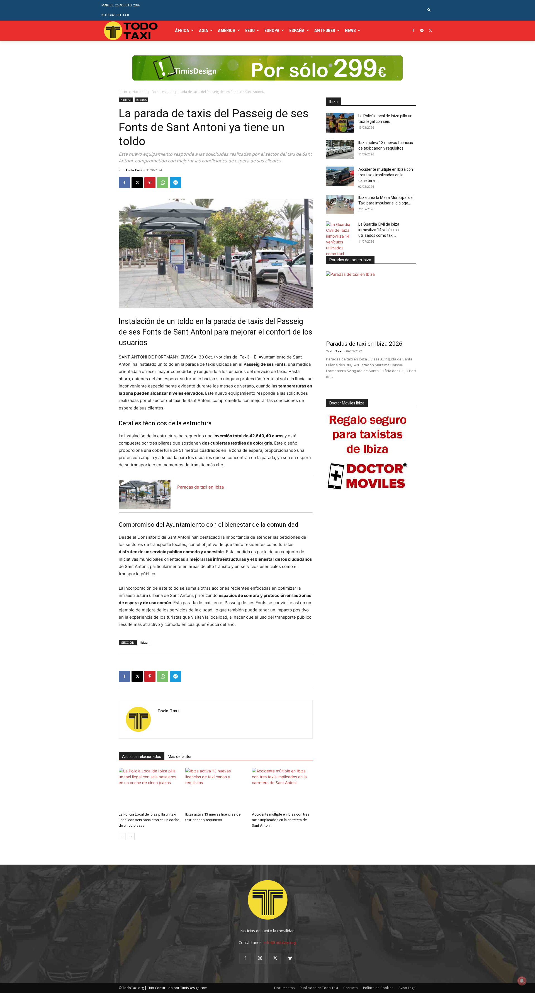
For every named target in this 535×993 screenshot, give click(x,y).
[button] (429, 10)
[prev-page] (122, 836)
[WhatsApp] (162, 182)
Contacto (350, 987)
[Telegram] (422, 31)
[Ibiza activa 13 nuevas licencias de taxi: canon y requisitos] (215, 789)
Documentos (284, 987)
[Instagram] (260, 958)
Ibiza (144, 642)
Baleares (159, 91)
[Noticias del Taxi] (131, 31)
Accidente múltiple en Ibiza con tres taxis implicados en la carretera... (385, 175)
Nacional (139, 91)
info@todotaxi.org (280, 942)
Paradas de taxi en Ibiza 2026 (364, 343)
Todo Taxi (133, 170)
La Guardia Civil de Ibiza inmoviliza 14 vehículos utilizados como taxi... (378, 230)
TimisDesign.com (193, 987)
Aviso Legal (407, 987)
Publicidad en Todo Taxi (319, 987)
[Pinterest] (149, 182)
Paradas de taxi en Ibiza (200, 487)
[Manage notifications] (521, 980)
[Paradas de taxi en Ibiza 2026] (371, 304)
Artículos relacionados (141, 756)
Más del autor (180, 756)
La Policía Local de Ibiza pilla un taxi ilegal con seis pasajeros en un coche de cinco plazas (149, 820)
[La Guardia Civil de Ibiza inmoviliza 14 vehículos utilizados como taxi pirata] (340, 241)
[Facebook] (413, 31)
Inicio (123, 91)
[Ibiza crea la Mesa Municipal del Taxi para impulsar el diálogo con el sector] (340, 204)
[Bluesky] (290, 958)
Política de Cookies (378, 987)
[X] (430, 31)
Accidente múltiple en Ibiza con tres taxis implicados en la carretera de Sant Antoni (280, 820)
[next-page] (131, 836)
